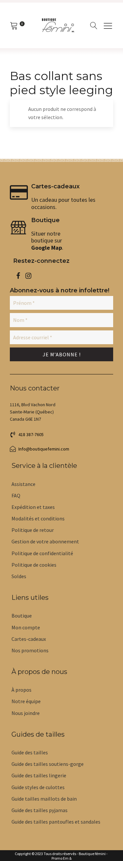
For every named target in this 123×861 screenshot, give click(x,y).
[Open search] (93, 26)
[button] (108, 25)
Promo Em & (61, 858)
